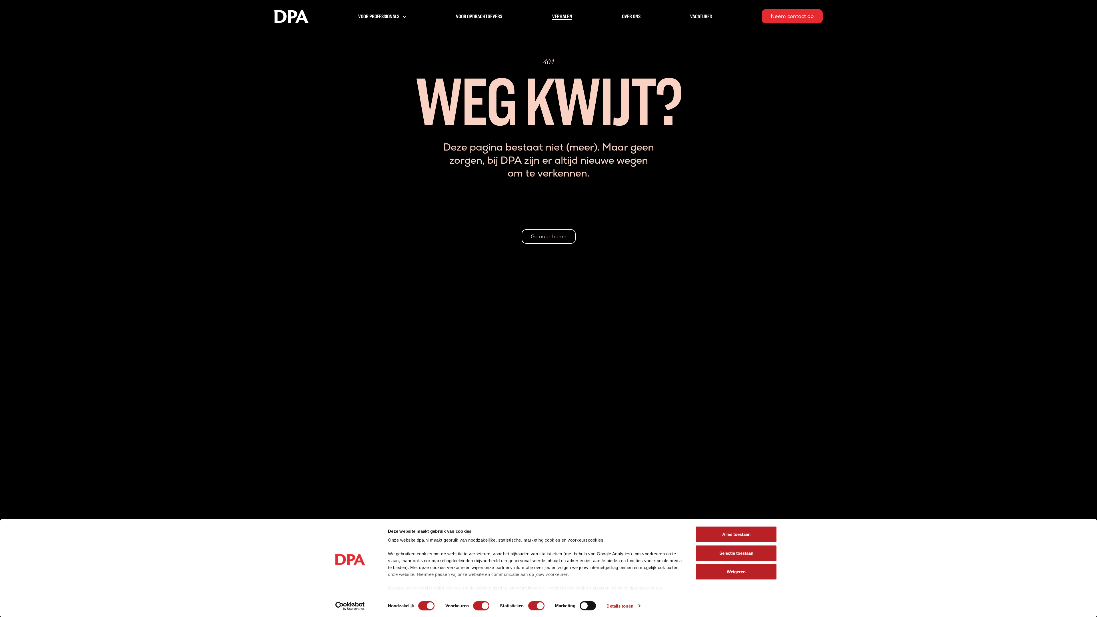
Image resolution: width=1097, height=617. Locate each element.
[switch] (481, 605)
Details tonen (619, 605)
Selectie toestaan (736, 552)
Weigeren (736, 571)
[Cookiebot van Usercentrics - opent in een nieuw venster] (350, 606)
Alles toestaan (736, 534)
